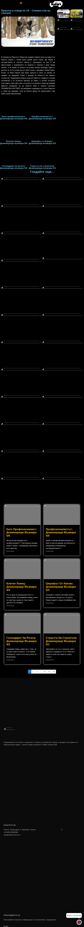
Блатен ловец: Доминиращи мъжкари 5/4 (21, 586)
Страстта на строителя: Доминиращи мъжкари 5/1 (61, 641)
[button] (21, 3)
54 (54, 672)
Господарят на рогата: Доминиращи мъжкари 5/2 (21, 641)
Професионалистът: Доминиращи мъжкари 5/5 (61, 532)
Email (6, 926)
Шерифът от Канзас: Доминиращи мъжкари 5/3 (61, 586)
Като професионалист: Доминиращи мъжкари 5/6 (21, 532)
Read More (10, 551)
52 (45, 672)
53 (49, 672)
